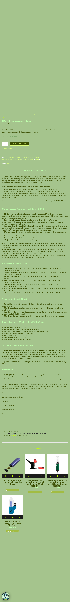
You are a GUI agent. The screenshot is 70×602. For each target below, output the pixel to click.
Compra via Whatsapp (13, 490)
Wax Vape (4, 161)
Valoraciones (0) (40, 170)
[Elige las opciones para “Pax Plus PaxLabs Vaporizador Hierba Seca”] (5, 476)
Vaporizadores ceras (24, 155)
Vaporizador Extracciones (13, 159)
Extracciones (18, 157)
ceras (7, 157)
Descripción (28, 170)
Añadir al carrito (19, 144)
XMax (3, 117)
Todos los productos (13, 114)
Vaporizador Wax (27, 159)
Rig (30, 157)
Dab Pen (11, 157)
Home (3, 114)
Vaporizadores (24, 114)
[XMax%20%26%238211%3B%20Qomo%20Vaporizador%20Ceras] (63, 155)
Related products (35, 448)
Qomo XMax (26, 157)
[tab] (28, 170)
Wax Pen (37, 159)
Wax (33, 159)
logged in (14, 435)
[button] (28, 476)
